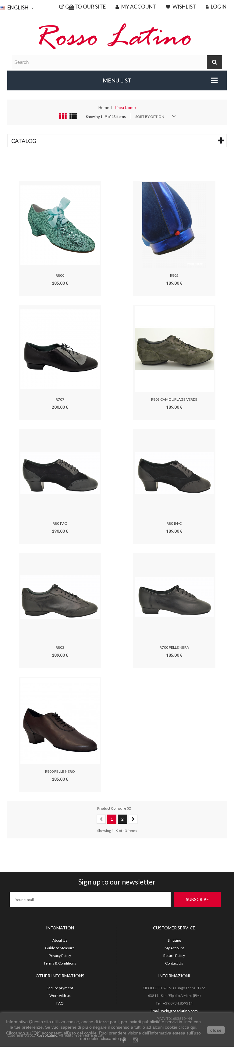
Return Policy (174, 955)
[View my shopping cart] (71, 8)
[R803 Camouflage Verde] (174, 348)
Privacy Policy (60, 955)
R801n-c (174, 523)
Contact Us (174, 963)
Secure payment (60, 988)
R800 (60, 275)
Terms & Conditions (60, 963)
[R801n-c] (174, 472)
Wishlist (184, 6)
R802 (174, 275)
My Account (174, 948)
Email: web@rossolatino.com (174, 1011)
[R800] (60, 224)
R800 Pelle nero (60, 771)
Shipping (174, 940)
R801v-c (60, 523)
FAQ (60, 1003)
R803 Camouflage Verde (174, 399)
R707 (60, 399)
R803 (60, 647)
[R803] (60, 596)
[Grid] (62, 117)
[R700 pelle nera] (174, 596)
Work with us (60, 995)
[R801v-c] (60, 472)
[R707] (60, 348)
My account (138, 6)
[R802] (174, 224)
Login (218, 6)
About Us (59, 940)
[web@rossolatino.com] (117, 36)
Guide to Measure (60, 948)
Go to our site (85, 6)
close (216, 1030)
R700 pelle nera (174, 647)
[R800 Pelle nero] (60, 720)
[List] (73, 117)
